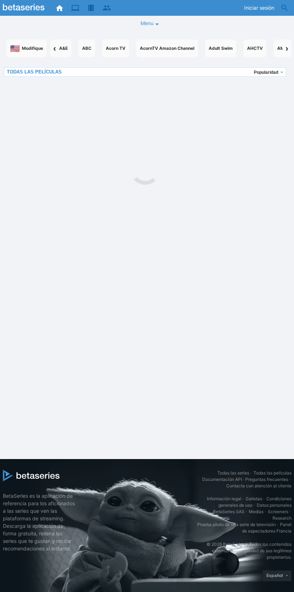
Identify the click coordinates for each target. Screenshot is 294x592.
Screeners (278, 511)
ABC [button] (86, 48)
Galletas (254, 498)
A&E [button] (63, 48)
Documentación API (222, 479)
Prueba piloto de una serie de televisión (236, 524)
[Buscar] (284, 8)
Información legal (224, 498)
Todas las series (233, 473)
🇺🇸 (26, 48)
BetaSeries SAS (229, 511)
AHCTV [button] (255, 48)
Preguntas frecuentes (266, 479)
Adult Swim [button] (221, 48)
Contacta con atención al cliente (258, 485)
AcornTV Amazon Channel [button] (167, 48)
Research (281, 518)
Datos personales (274, 505)
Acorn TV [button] (115, 48)
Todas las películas (272, 473)
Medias (256, 511)
